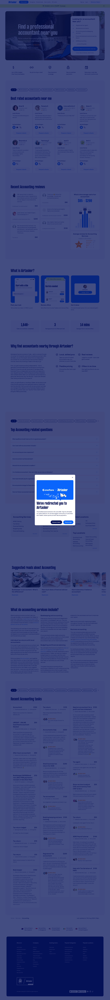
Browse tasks (56, 522)
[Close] (72, 478)
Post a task (68, 522)
